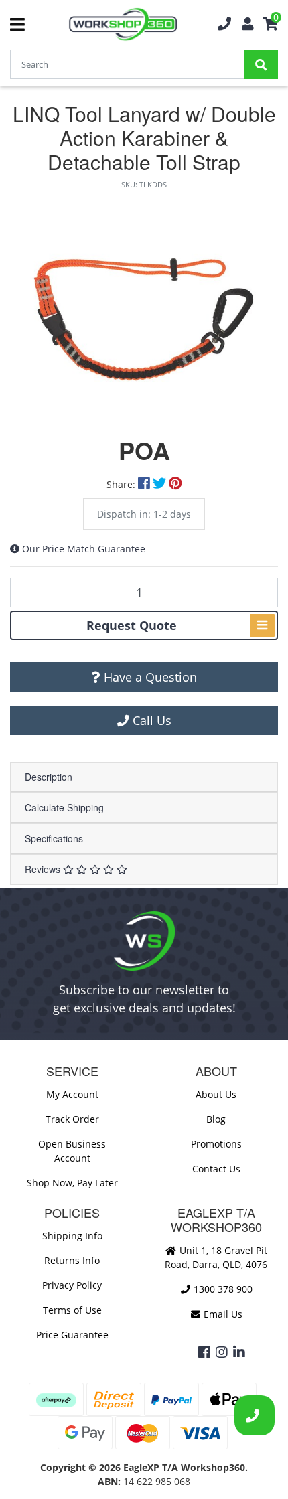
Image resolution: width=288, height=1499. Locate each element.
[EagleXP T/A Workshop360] (123, 24)
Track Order (72, 1119)
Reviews (44, 869)
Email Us (221, 1314)
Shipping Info (72, 1235)
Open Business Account (72, 1150)
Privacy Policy (72, 1285)
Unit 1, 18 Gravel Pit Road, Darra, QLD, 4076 (216, 1257)
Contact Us (216, 1168)
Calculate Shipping (64, 807)
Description (48, 776)
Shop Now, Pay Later (72, 1182)
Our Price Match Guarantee (83, 548)
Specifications (54, 838)
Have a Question (148, 677)
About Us (216, 1094)
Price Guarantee (72, 1334)
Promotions (216, 1143)
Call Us (150, 720)
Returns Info (72, 1260)
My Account (72, 1094)
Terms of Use (72, 1310)
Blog (216, 1119)
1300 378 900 (222, 1289)
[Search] (261, 64)
